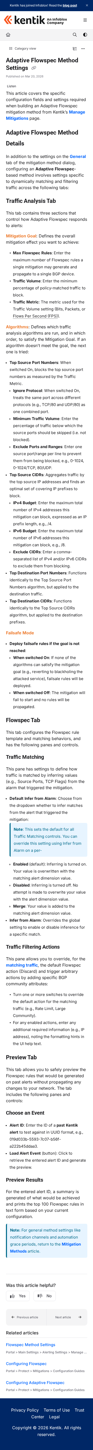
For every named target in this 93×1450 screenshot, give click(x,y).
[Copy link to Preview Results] (51, 1180)
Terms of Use (57, 1410)
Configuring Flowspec (26, 1363)
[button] (26, 1317)
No (49, 1295)
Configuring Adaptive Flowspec (35, 1382)
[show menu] (85, 20)
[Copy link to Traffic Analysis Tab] (64, 201)
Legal (54, 1416)
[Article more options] (83, 49)
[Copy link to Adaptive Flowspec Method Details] (32, 144)
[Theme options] (85, 35)
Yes (22, 1295)
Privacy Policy (25, 1410)
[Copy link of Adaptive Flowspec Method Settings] (34, 68)
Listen (11, 86)
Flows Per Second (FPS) (35, 316)
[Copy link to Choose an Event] (52, 1113)
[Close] (87, 5)
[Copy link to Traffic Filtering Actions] (68, 947)
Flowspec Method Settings (30, 1344)
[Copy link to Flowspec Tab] (48, 720)
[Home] (35, 20)
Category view (25, 48)
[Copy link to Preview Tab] (45, 1058)
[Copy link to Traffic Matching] (52, 757)
